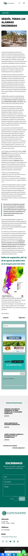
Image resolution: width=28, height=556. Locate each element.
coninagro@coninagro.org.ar (9, 537)
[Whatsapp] (24, 552)
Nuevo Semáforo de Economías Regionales (12, 424)
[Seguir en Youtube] (10, 541)
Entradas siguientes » (19, 448)
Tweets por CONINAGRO (8, 379)
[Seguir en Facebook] (3, 541)
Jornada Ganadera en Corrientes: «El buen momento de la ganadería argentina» (13, 411)
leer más (6, 416)
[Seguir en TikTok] (17, 541)
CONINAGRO (7, 549)
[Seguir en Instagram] (14, 541)
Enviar (22, 499)
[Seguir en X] (6, 541)
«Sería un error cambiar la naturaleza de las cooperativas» (13, 435)
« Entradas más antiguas (10, 446)
